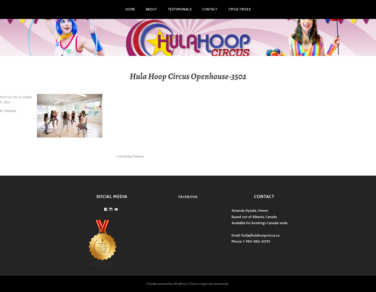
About (151, 9)
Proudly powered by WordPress (167, 284)
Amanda (10, 111)
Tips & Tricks (239, 9)
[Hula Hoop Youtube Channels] (102, 243)
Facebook (188, 197)
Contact (209, 9)
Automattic (221, 284)
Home (130, 9)
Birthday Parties (131, 156)
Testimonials (179, 9)
